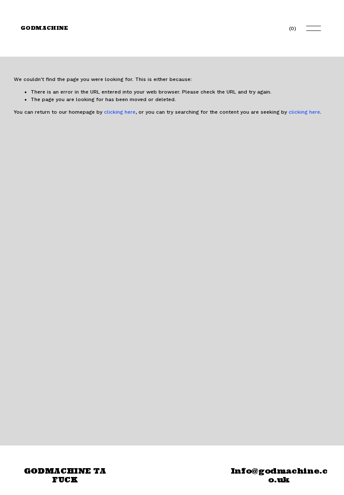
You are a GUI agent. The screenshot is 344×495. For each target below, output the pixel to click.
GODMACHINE (44, 28)
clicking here (120, 112)
